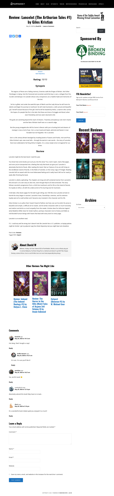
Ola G (16, 404)
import (19, 235)
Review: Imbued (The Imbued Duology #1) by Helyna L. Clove (20, 302)
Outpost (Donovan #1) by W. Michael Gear (58, 301)
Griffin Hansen (21, 354)
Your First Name (83, 105)
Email (11, 457)
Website (11, 466)
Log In (70, 493)
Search (78, 27)
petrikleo (17, 370)
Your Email (82, 112)
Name (11, 449)
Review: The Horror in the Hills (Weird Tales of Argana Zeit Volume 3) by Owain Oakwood (40, 305)
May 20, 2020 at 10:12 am (22, 338)
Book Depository (40, 73)
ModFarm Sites (63, 493)
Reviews (18, 232)
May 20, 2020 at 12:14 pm (22, 389)
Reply (11, 348)
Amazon (40, 71)
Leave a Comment (48, 26)
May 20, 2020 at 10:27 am (22, 372)
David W (17, 337)
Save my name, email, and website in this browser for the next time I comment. (37, 474)
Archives (78, 204)
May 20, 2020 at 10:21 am (24, 355)
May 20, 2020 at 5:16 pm (22, 406)
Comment (13, 432)
